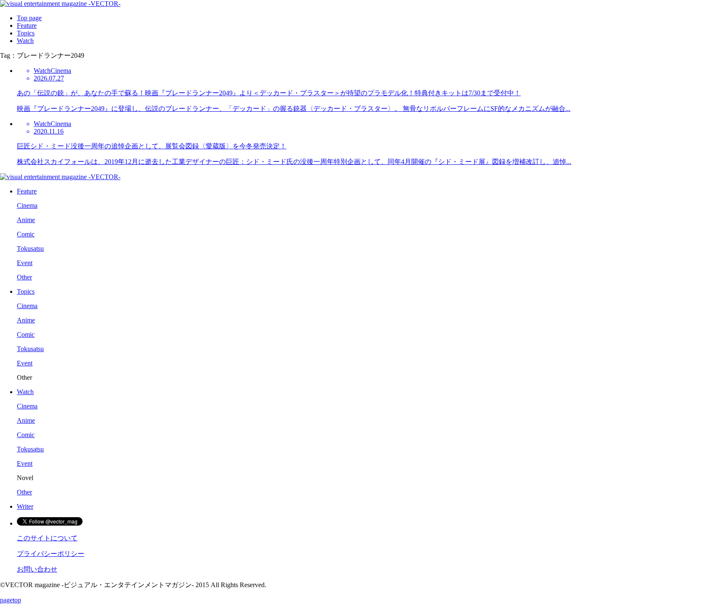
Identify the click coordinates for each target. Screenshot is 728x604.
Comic (26, 234)
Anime (26, 219)
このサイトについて (47, 538)
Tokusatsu (30, 248)
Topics (26, 33)
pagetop (10, 600)
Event (24, 262)
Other (24, 277)
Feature (27, 25)
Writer (25, 506)
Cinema (27, 205)
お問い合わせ (37, 569)
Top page (29, 17)
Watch (25, 40)
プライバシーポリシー (50, 553)
